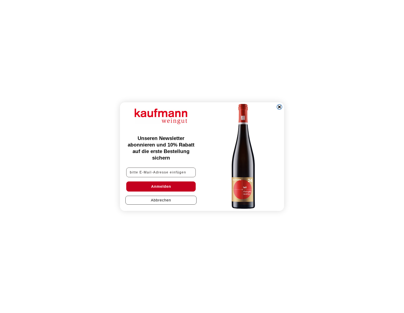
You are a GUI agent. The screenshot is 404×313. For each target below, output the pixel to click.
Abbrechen (161, 200)
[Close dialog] (279, 106)
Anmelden (161, 186)
